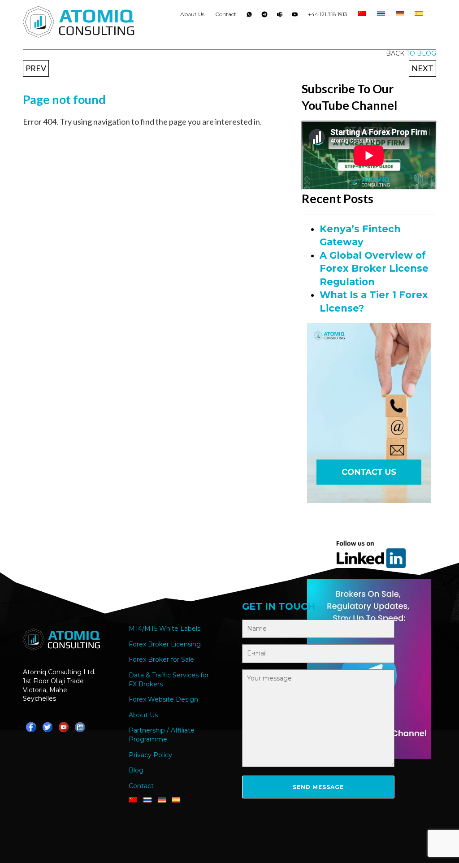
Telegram (264, 16)
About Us (192, 14)
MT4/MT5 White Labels (164, 628)
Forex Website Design (163, 699)
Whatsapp (249, 16)
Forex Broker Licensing (165, 644)
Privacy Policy (150, 755)
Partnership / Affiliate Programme (162, 734)
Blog (136, 770)
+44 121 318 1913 (327, 14)
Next (422, 68)
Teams (279, 16)
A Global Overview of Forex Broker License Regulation (374, 268)
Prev (36, 68)
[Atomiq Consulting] (78, 23)
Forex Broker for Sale (161, 659)
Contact (225, 14)
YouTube (294, 16)
